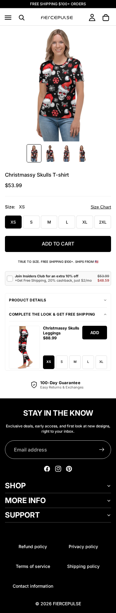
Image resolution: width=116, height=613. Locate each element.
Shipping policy (83, 566)
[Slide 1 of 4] (34, 153)
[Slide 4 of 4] (82, 153)
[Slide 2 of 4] (50, 153)
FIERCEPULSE (67, 603)
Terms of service (33, 566)
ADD (94, 332)
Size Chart (101, 206)
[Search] (21, 17)
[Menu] (8, 17)
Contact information (33, 586)
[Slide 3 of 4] (66, 153)
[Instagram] (58, 468)
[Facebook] (47, 468)
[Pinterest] (69, 468)
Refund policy (33, 546)
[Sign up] (101, 449)
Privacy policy (83, 546)
